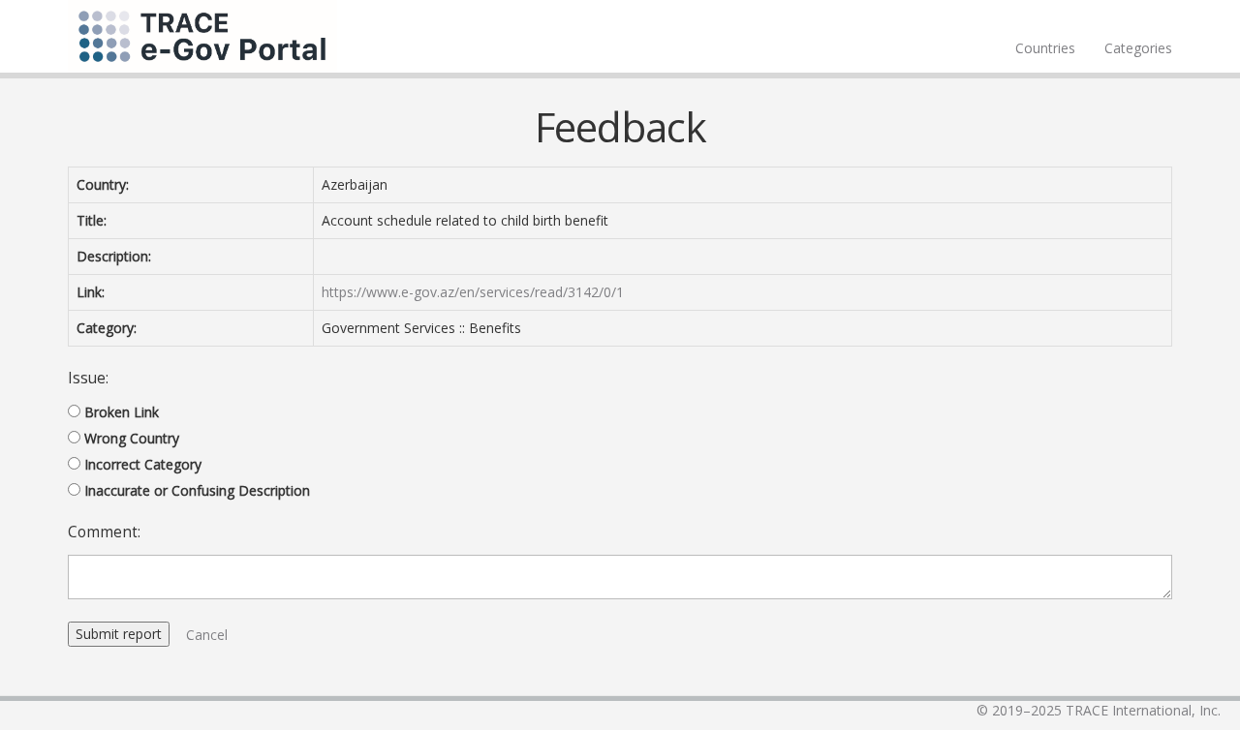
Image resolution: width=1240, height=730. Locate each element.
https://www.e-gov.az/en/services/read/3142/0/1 (473, 292)
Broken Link (121, 412)
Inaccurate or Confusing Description (197, 490)
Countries (1045, 48)
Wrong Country (131, 438)
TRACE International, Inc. (1143, 710)
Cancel (207, 634)
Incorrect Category (143, 464)
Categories (1138, 48)
